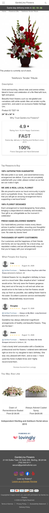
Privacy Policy (21, 504)
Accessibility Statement (38, 504)
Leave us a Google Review (24, 481)
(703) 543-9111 (24, 462)
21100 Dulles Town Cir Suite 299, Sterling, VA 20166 (24, 460)
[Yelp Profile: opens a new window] (33, 473)
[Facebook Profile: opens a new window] (27, 473)
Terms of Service (7, 504)
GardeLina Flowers (24, 3)
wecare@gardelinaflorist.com (25, 465)
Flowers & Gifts (14, 11)
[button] (43, 507)
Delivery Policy (24, 507)
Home (4, 11)
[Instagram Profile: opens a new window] (16, 473)
